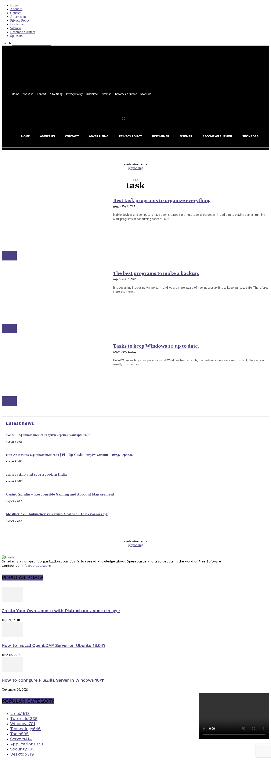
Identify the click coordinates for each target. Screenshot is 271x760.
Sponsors (16, 36)
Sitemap (15, 28)
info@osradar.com (36, 566)
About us (16, 9)
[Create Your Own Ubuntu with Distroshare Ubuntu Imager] (12, 601)
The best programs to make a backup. (156, 273)
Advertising (18, 16)
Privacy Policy (20, 20)
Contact (15, 13)
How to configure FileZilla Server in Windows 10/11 (53, 680)
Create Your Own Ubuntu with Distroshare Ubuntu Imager (61, 610)
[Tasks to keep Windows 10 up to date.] (55, 374)
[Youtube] (124, 109)
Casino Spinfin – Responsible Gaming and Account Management (60, 495)
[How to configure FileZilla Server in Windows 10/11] (12, 670)
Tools (9, 255)
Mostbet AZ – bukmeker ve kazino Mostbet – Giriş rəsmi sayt (57, 514)
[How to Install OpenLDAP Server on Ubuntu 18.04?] (12, 636)
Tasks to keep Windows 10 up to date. (156, 346)
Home (14, 5)
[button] (124, 118)
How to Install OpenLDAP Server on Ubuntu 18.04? (53, 645)
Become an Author (22, 32)
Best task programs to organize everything (162, 200)
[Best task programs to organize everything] (55, 228)
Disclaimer (17, 24)
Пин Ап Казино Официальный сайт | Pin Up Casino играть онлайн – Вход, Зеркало (69, 455)
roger (116, 206)
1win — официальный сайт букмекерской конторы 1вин (48, 435)
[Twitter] (117, 109)
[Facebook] (109, 109)
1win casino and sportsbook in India (36, 475)
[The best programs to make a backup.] (55, 301)
